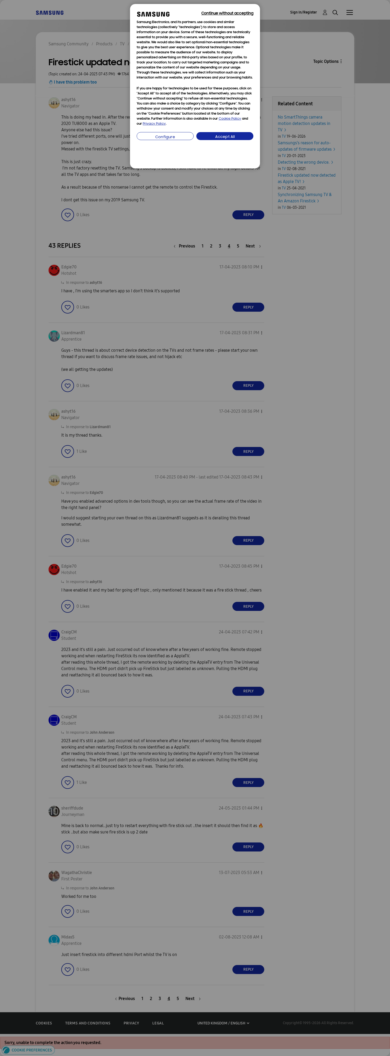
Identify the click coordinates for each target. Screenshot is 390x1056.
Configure (165, 137)
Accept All (225, 137)
